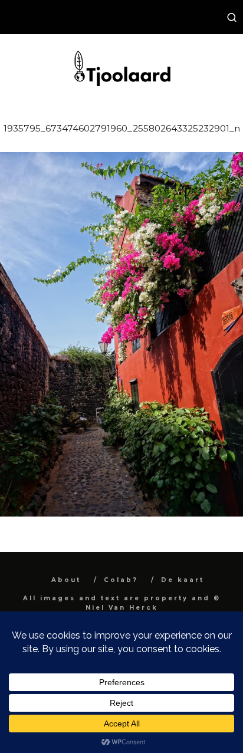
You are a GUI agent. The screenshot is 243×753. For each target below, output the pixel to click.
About (66, 580)
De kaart (182, 580)
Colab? (121, 580)
